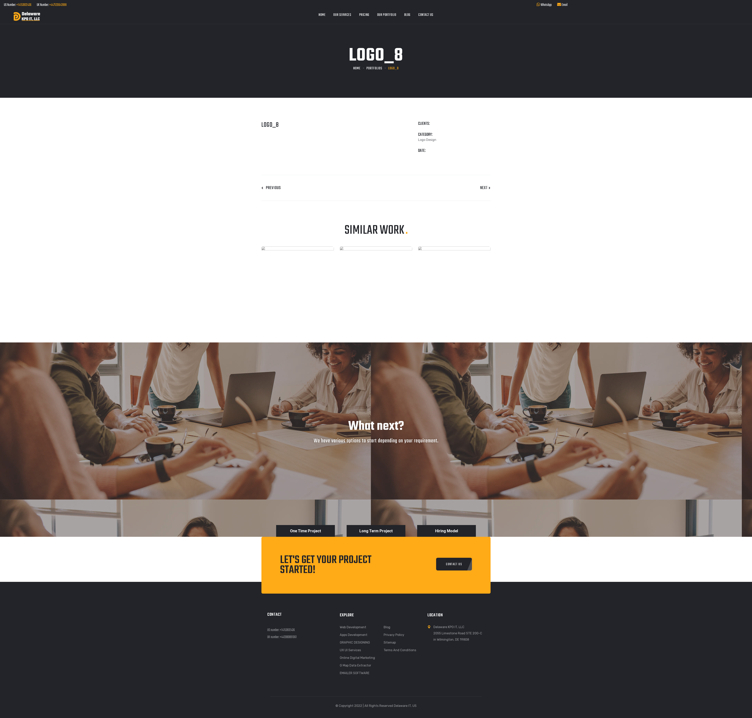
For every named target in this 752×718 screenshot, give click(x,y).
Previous (272, 188)
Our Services (342, 15)
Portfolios (374, 68)
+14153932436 (23, 5)
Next (484, 188)
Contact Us (425, 15)
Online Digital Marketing (357, 658)
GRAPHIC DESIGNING (355, 642)
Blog (407, 15)
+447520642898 (58, 5)
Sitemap (390, 642)
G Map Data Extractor (355, 665)
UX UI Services (350, 650)
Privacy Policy (394, 635)
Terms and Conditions (400, 650)
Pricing (364, 15)
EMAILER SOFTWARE (354, 673)
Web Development (353, 627)
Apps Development (353, 635)
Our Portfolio (386, 15)
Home (322, 15)
